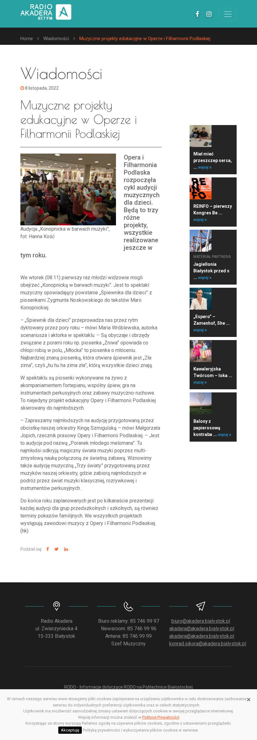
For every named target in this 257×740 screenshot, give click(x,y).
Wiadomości (56, 38)
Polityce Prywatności (160, 717)
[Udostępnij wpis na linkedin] (65, 549)
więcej (203, 167)
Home (26, 38)
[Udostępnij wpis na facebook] (46, 549)
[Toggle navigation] (228, 14)
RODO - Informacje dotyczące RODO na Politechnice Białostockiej (128, 687)
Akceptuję (70, 730)
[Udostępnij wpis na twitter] (55, 549)
